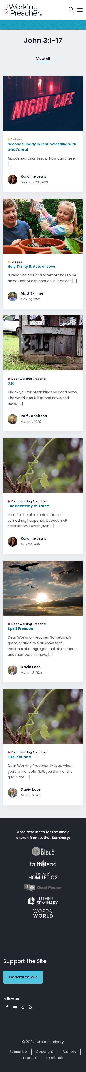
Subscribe (18, 1051)
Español (30, 1057)
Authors (69, 1051)
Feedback (54, 1057)
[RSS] (30, 1007)
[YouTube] (15, 1007)
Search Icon (71, 10)
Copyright (44, 1051)
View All (43, 58)
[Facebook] (7, 1007)
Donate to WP (23, 977)
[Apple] (22, 1007)
